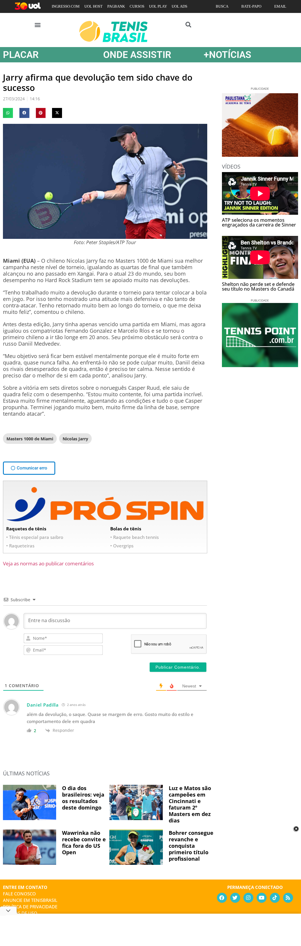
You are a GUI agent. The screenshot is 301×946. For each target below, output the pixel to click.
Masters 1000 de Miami (29, 439)
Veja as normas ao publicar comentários (48, 563)
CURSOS (137, 6)
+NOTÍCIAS (227, 54)
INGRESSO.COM (66, 6)
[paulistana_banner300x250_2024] (260, 154)
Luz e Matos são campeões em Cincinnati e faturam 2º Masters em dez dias (190, 804)
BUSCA (222, 6)
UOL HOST (93, 6)
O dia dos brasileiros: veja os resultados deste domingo (83, 798)
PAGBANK (116, 6)
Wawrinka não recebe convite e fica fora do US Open (84, 842)
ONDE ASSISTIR (137, 54)
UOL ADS (179, 6)
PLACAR (21, 54)
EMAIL (280, 6)
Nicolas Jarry (75, 439)
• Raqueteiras (20, 546)
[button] (38, 24)
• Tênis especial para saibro (34, 537)
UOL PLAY (158, 6)
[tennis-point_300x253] (260, 365)
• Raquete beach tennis (134, 537)
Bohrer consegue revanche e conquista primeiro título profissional (191, 845)
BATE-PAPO (251, 6)
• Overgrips (121, 546)
